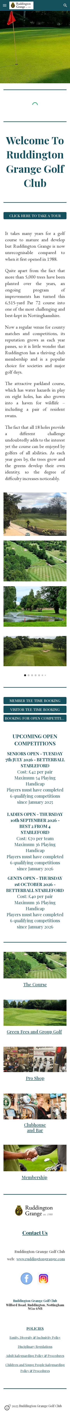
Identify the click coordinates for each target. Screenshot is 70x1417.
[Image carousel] (35, 656)
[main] (35, 161)
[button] (4, 5)
